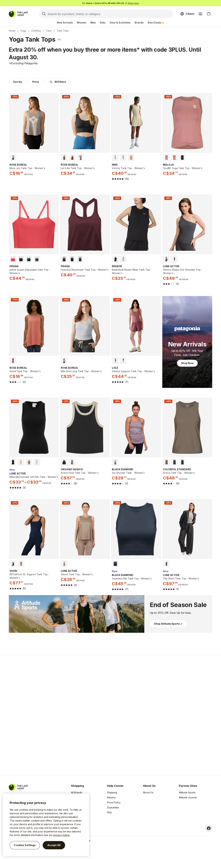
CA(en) (190, 13)
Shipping (112, 792)
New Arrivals (65, 22)
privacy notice (61, 835)
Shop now (133, 3)
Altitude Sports (187, 792)
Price (35, 81)
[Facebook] (208, 828)
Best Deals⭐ (156, 22)
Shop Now (187, 363)
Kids (102, 22)
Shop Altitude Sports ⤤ (168, 623)
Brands (139, 22)
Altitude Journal (187, 797)
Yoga (23, 30)
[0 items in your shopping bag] (208, 13)
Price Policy (114, 802)
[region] (46, 825)
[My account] (200, 13)
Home (12, 30)
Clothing (36, 30)
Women (81, 22)
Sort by (17, 81)
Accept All (53, 845)
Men (93, 22)
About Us (148, 792)
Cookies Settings (25, 845)
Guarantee (113, 807)
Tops (49, 30)
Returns (111, 797)
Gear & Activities (120, 22)
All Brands (76, 792)
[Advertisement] (55, 715)
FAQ (109, 812)
